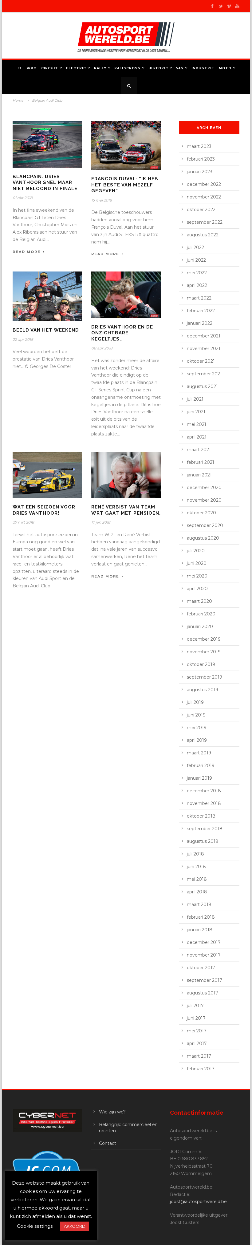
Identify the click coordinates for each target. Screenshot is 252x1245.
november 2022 (204, 197)
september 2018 (204, 828)
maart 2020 (199, 601)
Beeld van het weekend (46, 330)
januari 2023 (199, 171)
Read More (27, 252)
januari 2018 (199, 930)
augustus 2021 (202, 386)
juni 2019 (196, 715)
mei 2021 (196, 424)
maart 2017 (199, 1056)
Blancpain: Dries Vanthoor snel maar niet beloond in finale (45, 182)
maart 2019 (199, 753)
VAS (179, 68)
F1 (20, 68)
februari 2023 (201, 159)
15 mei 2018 (101, 200)
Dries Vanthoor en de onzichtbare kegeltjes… (122, 333)
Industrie (202, 68)
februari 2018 (201, 917)
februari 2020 (201, 614)
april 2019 (197, 740)
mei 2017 (197, 1031)
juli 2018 (195, 854)
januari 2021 (199, 475)
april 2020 (197, 588)
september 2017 (204, 980)
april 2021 (197, 437)
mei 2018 (197, 879)
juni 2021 (196, 411)
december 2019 (204, 639)
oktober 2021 (201, 361)
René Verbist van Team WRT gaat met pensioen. (126, 510)
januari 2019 (199, 778)
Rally (100, 68)
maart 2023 (199, 146)
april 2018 (197, 892)
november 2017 (204, 955)
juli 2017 (195, 1005)
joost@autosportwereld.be (198, 1201)
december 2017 (204, 942)
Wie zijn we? (112, 1112)
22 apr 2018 (23, 339)
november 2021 (203, 348)
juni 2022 (196, 260)
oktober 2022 (201, 209)
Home (18, 100)
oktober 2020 (201, 513)
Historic (158, 68)
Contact (107, 1143)
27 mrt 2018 (23, 522)
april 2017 (197, 1043)
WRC (31, 68)
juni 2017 (196, 1018)
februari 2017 (201, 1069)
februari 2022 (201, 310)
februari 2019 (201, 765)
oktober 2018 (201, 816)
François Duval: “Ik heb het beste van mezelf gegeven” (124, 185)
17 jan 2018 (100, 522)
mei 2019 (197, 727)
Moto (225, 68)
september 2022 (204, 222)
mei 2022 (197, 273)
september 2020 (205, 525)
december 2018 (204, 791)
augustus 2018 (203, 841)
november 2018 (204, 803)
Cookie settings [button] (35, 1226)
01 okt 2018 (23, 197)
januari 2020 (200, 626)
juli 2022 (195, 247)
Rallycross (127, 68)
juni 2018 (196, 866)
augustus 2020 (203, 538)
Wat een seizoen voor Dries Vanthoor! (44, 510)
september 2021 (204, 374)
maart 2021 (199, 449)
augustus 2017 (202, 993)
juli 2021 (195, 399)
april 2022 (197, 285)
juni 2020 (197, 563)
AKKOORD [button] (74, 1226)
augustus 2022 (203, 235)
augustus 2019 (202, 689)
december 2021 (203, 336)
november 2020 (204, 500)
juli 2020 (196, 550)
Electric (76, 68)
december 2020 (204, 487)
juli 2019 (195, 702)
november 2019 (204, 652)
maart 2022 (199, 298)
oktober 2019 (201, 664)
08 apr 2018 (101, 348)
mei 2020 (197, 576)
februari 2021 (200, 462)
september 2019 (204, 677)
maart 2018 (199, 904)
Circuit (49, 68)
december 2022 (204, 184)
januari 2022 (199, 323)
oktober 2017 (201, 967)
